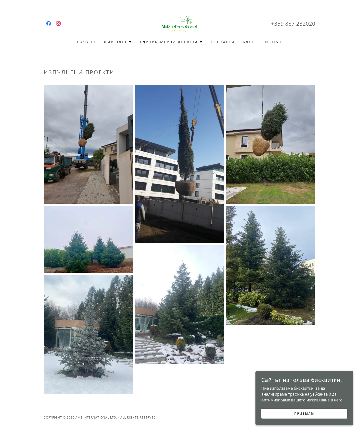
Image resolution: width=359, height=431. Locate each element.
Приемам (304, 413)
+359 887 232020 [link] (293, 23)
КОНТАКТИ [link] (223, 42)
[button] (118, 42)
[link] (48, 23)
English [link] (272, 42)
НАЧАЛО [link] (86, 42)
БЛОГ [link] (249, 42)
